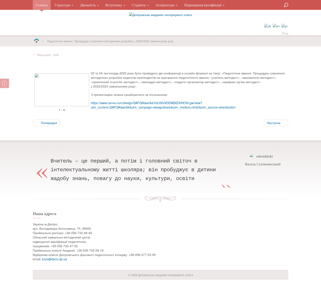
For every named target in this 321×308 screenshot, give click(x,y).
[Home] (36, 41)
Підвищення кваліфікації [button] (203, 5)
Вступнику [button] (114, 5)
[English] (276, 25)
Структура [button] (63, 5)
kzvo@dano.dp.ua (54, 259)
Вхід (285, 33)
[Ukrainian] (267, 25)
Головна (42, 5)
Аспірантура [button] (165, 5)
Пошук (270, 4)
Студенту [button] (139, 5)
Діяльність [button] (88, 5)
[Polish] (284, 25)
